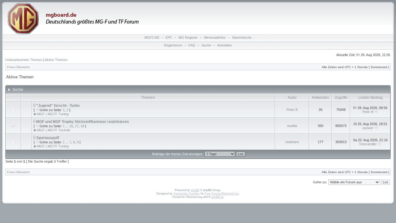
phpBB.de (217, 197)
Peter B (292, 110)
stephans (292, 142)
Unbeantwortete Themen (23, 60)
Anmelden (224, 45)
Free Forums (213, 193)
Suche (206, 45)
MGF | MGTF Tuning (53, 114)
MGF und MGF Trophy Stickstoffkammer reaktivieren (82, 122)
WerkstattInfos (215, 37)
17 (77, 126)
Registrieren (173, 45)
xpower (367, 128)
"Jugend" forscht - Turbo (58, 105)
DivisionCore (230, 193)
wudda (292, 126)
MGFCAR (151, 37)
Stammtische (242, 37)
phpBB (195, 190)
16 (71, 126)
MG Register (188, 37)
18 (82, 126)
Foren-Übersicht (18, 67)
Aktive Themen (56, 60)
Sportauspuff (47, 138)
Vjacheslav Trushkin (187, 193)
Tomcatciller (368, 144)
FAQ (191, 45)
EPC (169, 37)
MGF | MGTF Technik (53, 130)
